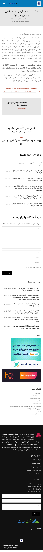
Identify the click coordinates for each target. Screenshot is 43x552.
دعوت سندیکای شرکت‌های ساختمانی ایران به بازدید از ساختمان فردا (25, 290)
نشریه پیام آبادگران (35, 398)
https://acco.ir (22, 109)
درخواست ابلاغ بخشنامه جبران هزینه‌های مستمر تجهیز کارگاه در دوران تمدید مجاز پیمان (25, 319)
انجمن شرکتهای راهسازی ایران (28, 91)
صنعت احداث (37, 404)
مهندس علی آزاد (7, 91)
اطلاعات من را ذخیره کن (32, 267)
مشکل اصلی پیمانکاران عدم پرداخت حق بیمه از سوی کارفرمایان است (26, 327)
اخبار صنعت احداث (24, 88)
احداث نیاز (38, 393)
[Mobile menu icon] (4, 3)
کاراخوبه (38, 401)
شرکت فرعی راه (16, 91)
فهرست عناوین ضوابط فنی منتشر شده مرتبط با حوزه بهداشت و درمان (27, 179)
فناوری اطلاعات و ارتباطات (34, 409)
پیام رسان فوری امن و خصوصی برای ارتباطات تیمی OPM (25, 406)
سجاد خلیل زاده (36, 414)
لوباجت (39, 411)
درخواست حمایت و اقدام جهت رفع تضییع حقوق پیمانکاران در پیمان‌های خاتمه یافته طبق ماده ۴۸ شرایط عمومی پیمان (25, 297)
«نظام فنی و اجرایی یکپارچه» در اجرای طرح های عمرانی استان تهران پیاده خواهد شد (28, 197)
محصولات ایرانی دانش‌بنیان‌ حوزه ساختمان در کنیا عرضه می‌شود (27, 205)
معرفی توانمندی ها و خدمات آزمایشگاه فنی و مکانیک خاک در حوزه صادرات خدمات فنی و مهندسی (27, 188)
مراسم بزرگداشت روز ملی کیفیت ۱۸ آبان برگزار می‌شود (27, 172)
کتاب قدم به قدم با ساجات (36, 164)
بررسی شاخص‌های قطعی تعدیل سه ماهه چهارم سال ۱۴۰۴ (25, 305)
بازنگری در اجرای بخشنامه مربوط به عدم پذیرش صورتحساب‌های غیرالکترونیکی (26, 312)
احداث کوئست (37, 396)
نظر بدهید (8, 88)
